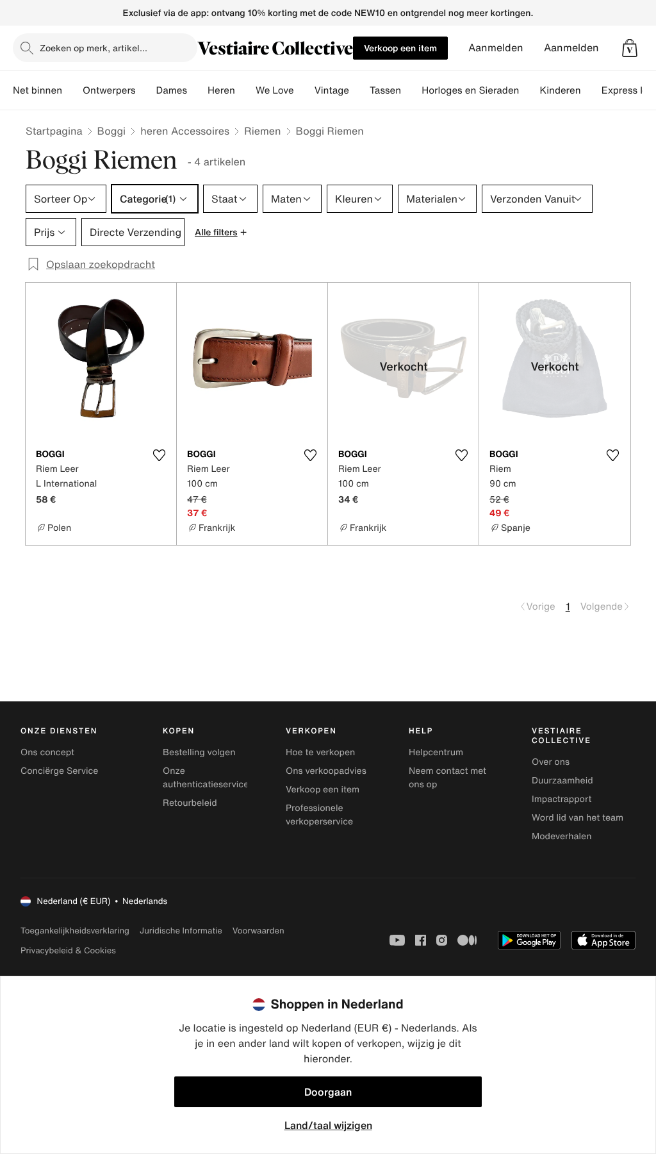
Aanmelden (495, 47)
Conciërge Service (59, 771)
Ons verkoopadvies (326, 771)
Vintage (332, 90)
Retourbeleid (190, 803)
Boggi (111, 130)
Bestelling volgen (199, 752)
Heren (221, 90)
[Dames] (197, 90)
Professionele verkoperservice (319, 814)
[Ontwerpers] (146, 90)
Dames (172, 90)
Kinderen (559, 90)
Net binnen (37, 90)
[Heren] (245, 90)
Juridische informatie (181, 930)
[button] (630, 48)
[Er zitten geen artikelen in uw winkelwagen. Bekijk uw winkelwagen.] (630, 48)
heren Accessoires (184, 130)
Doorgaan (328, 1092)
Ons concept (47, 752)
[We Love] (304, 90)
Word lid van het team (577, 817)
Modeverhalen (561, 836)
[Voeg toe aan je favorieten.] (159, 455)
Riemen (262, 130)
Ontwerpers (109, 90)
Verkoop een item (400, 47)
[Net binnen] (72, 90)
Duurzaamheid (562, 780)
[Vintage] (359, 90)
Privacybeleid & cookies (68, 950)
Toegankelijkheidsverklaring (74, 930)
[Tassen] (411, 90)
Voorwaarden (258, 930)
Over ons (551, 762)
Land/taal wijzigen (328, 1125)
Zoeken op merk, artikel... (93, 47)
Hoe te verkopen (320, 752)
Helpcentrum (436, 752)
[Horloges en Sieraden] (529, 90)
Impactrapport (561, 799)
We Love (275, 90)
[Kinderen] (591, 90)
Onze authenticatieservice (206, 777)
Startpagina (54, 130)
